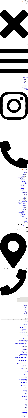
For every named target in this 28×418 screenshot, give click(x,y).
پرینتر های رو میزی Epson (22, 200)
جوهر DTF (22, 187)
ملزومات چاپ (25, 183)
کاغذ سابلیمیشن (22, 184)
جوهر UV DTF (22, 190)
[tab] (26, 319)
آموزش (24, 79)
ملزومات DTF (23, 211)
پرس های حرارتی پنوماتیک (22, 203)
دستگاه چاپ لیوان (23, 180)
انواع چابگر (26, 321)
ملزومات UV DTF (23, 214)
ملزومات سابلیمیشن (22, 209)
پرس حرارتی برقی (23, 179)
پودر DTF (22, 188)
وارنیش (23, 216)
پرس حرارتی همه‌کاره (22, 178)
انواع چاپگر (25, 172)
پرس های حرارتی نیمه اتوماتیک (21, 177)
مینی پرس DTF (23, 205)
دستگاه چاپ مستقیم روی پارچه (23, 182)
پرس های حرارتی (24, 201)
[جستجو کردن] (27, 44)
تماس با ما (25, 80)
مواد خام (25, 191)
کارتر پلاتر (26, 371)
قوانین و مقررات (23, 87)
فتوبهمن (26, 171)
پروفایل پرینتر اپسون (24, 85)
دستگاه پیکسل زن (23, 181)
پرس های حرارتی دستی (22, 176)
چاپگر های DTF (23, 173)
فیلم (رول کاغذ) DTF (21, 212)
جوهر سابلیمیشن (22, 185)
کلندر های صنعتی (24, 207)
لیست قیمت (25, 88)
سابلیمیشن (23, 198)
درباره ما (24, 81)
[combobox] (24, 3)
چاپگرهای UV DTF (22, 174)
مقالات (26, 78)
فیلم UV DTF (22, 189)
